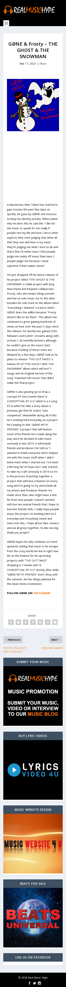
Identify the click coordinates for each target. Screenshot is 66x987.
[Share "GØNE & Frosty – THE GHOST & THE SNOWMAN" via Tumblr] (25, 622)
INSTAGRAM (42, 593)
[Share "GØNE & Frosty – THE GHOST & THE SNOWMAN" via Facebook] (11, 622)
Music (43, 63)
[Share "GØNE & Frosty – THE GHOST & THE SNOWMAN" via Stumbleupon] (47, 622)
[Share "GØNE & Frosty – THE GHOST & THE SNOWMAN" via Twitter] (18, 622)
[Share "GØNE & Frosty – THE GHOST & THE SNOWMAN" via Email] (55, 622)
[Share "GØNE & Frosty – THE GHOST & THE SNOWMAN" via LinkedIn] (40, 622)
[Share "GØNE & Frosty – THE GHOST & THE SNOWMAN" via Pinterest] (33, 622)
